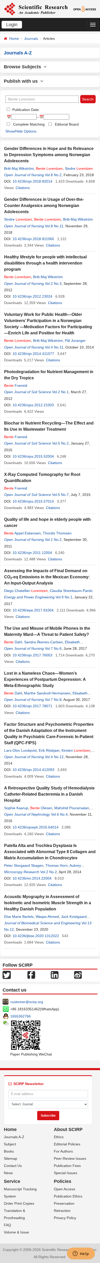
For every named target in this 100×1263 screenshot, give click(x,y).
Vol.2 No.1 (60, 392)
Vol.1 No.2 (53, 540)
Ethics (59, 1137)
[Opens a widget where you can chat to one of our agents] (81, 1254)
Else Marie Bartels (19, 917)
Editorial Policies (67, 1144)
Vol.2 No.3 (53, 283)
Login (11, 24)
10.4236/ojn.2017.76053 (32, 655)
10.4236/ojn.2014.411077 (33, 354)
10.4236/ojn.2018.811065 (33, 239)
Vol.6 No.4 (59, 814)
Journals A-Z (14, 1137)
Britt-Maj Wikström (19, 168)
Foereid (15, 385)
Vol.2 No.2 (48, 872)
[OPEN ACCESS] (84, 9)
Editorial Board (67, 124)
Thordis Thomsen (57, 533)
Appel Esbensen (22, 533)
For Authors (63, 1151)
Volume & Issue (16, 1232)
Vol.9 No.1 (64, 597)
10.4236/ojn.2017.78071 (32, 706)
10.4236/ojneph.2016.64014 (35, 827)
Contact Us (13, 1166)
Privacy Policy (65, 1218)
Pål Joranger (75, 340)
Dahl (13, 642)
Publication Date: (25, 110)
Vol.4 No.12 (54, 757)
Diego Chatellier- (26, 591)
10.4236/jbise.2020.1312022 (36, 936)
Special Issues (65, 1173)
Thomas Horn (56, 865)
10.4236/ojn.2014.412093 (33, 770)
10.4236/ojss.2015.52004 (33, 456)
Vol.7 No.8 (53, 700)
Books (9, 1151)
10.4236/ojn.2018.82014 (32, 181)
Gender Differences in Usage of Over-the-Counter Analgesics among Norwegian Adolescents (44, 205)
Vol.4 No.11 (54, 347)
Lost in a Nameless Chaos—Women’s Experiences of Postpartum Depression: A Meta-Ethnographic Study (45, 679)
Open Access (64, 1189)
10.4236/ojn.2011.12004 (32, 553)
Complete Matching (29, 124)
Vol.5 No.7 (60, 495)
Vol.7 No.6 (53, 648)
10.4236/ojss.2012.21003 (33, 405)
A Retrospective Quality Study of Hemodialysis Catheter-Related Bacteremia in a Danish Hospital (49, 794)
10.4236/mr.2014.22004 (32, 878)
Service (12, 1181)
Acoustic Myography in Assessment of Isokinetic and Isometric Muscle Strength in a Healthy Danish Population (47, 902)
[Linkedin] (54, 974)
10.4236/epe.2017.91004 (33, 610)
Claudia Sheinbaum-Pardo (71, 591)
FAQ (7, 1225)
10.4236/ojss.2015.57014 (33, 501)
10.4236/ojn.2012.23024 (32, 296)
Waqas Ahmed (47, 917)
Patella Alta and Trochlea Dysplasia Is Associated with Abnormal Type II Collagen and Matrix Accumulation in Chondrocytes (50, 851)
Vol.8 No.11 (54, 226)
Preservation (64, 1203)
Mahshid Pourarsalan (71, 808)
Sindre (79, 168)
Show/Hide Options (20, 131)
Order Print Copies (19, 1203)
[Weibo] (78, 974)
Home (14, 38)
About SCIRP (68, 1129)
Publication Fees (67, 1166)
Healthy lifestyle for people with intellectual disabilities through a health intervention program (45, 263)
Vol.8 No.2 (53, 175)
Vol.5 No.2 (60, 443)
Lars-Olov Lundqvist (20, 750)
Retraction (62, 1211)
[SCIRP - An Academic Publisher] (36, 9)
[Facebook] (31, 974)
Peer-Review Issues (70, 1158)
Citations (23, 188)
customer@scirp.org (26, 1002)
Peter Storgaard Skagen (23, 865)
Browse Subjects (24, 66)
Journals (31, 38)
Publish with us (22, 81)
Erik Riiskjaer (49, 750)
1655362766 (20, 1016)
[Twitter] (7, 974)
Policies (62, 1181)
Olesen (41, 808)
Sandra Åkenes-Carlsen (43, 642)
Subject (10, 1144)
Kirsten (76, 750)
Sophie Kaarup (16, 808)
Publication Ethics (68, 1196)
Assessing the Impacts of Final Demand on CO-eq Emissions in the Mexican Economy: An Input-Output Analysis (47, 577)
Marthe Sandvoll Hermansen (47, 693)
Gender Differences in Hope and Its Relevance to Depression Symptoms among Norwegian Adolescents (49, 154)
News (8, 1173)
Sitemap (10, 1158)
